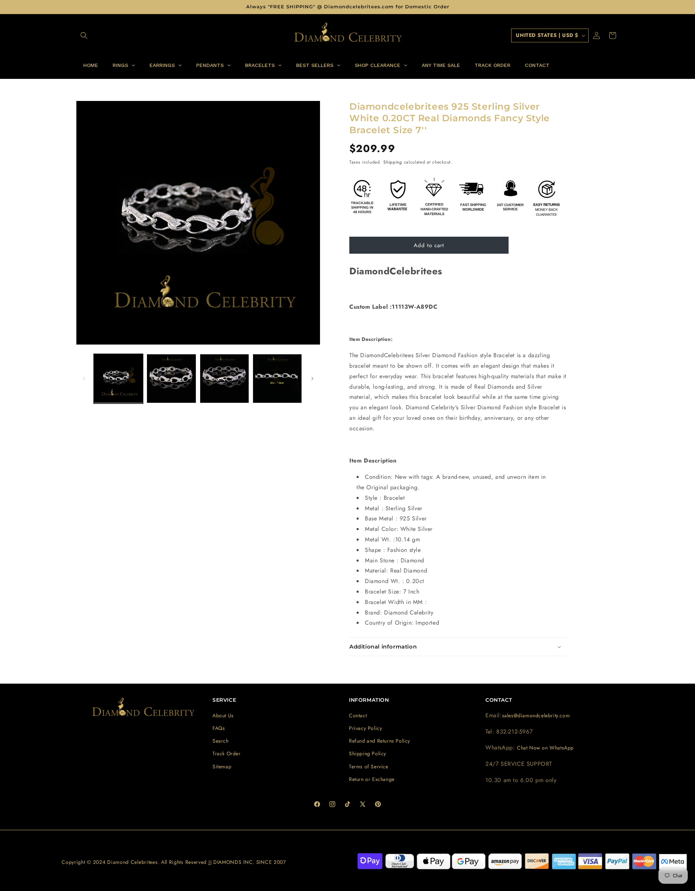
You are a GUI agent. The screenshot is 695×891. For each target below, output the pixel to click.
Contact (358, 715)
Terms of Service (368, 766)
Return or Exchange (372, 779)
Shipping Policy (367, 753)
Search (220, 740)
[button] (84, 35)
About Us (223, 715)
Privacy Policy (365, 728)
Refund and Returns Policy (379, 740)
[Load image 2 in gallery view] (171, 378)
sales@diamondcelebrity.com (536, 715)
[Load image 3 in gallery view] (224, 378)
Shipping (392, 162)
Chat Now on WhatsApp (545, 747)
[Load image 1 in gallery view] (118, 378)
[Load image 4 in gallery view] (277, 378)
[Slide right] (312, 379)
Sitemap (221, 766)
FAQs (218, 728)
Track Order (226, 753)
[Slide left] (84, 379)
